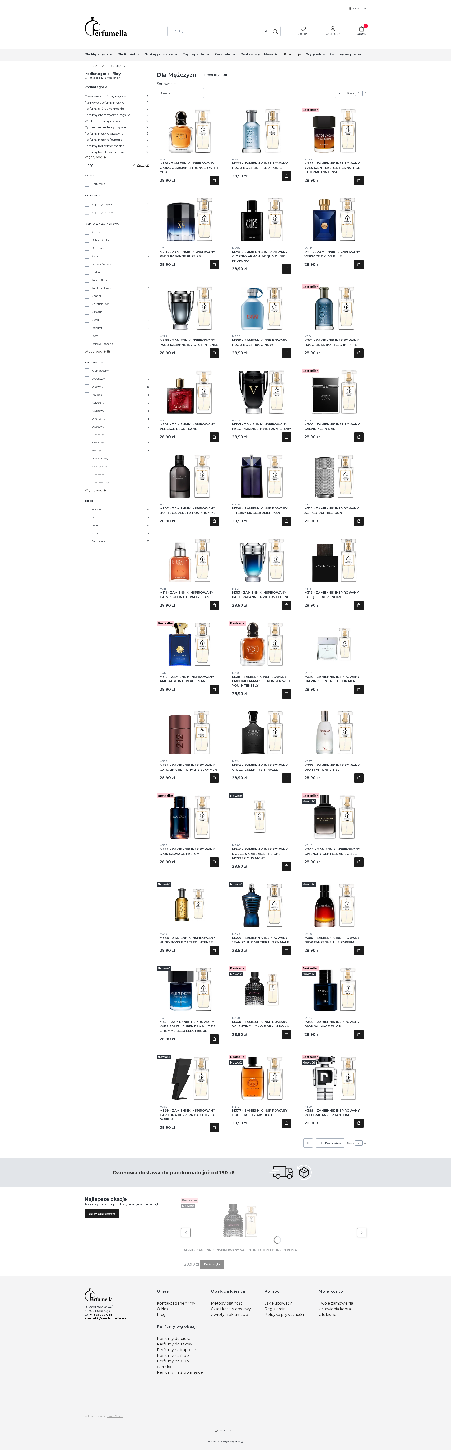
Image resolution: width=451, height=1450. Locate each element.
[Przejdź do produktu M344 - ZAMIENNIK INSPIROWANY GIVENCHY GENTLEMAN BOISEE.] (334, 815)
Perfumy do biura (173, 1338)
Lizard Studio (115, 1416)
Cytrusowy (98, 378)
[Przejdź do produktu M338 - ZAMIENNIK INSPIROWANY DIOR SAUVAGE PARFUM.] (189, 815)
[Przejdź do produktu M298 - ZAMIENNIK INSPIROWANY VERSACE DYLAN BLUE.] (334, 217)
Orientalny (98, 418)
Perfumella (98, 184)
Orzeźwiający (100, 458)
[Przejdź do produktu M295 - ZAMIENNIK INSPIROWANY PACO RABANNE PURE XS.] (189, 217)
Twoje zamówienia (336, 1303)
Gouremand (99, 474)
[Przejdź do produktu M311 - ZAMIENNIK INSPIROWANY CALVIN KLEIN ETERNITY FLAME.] (189, 558)
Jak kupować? (278, 1303)
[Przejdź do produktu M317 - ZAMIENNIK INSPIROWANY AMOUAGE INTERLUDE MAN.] (189, 642)
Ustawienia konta (335, 1309)
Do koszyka (214, 180)
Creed (95, 320)
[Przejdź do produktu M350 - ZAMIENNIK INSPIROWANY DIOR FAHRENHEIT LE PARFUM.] (334, 903)
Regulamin (275, 1309)
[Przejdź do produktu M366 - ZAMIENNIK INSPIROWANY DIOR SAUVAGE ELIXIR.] (334, 987)
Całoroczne (98, 541)
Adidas (96, 232)
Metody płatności (227, 1303)
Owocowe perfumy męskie (116, 96)
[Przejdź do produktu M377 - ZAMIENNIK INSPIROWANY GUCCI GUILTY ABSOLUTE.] (261, 1076)
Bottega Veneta (101, 264)
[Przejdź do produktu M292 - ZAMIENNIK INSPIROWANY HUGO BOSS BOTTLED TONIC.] (261, 129)
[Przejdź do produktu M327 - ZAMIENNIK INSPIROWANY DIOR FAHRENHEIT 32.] (334, 731)
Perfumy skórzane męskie (116, 108)
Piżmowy (98, 434)
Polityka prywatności (284, 1314)
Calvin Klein (99, 280)
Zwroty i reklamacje (229, 1314)
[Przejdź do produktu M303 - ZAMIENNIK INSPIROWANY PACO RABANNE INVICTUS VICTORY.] (261, 390)
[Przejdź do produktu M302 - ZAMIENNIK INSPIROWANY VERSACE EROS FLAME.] (189, 390)
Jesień (95, 525)
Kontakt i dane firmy (176, 1303)
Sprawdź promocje (102, 1213)
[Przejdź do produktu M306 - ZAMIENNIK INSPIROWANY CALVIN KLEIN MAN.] (334, 390)
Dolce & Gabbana (102, 344)
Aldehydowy (100, 466)
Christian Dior (100, 304)
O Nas (162, 1309)
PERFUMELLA (94, 66)
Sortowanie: (166, 84)
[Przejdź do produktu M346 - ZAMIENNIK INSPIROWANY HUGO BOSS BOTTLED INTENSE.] (189, 903)
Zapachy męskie (102, 204)
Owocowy (98, 426)
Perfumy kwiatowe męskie (116, 152)
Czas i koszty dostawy (231, 1309)
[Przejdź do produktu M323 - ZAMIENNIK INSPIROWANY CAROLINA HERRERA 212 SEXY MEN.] (189, 731)
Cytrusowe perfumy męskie (116, 127)
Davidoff (97, 328)
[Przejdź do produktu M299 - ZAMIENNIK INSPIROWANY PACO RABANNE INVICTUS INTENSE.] (189, 306)
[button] (275, 31)
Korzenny (98, 402)
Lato (94, 517)
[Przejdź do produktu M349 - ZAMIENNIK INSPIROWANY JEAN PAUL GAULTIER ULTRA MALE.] (261, 903)
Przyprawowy (100, 482)
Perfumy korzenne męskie (116, 146)
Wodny (96, 450)
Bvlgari (97, 272)
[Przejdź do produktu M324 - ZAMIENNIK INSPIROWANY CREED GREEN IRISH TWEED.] (261, 731)
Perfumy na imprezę (176, 1350)
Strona (350, 93)
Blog (161, 1314)
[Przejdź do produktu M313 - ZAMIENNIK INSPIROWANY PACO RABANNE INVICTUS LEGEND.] (261, 558)
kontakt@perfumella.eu (105, 1318)
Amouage (98, 248)
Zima (95, 533)
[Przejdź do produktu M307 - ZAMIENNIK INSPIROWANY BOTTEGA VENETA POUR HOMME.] (189, 474)
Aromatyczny (100, 370)
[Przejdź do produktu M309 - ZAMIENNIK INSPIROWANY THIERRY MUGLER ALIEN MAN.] (261, 474)
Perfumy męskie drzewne (116, 133)
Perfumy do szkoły (174, 1344)
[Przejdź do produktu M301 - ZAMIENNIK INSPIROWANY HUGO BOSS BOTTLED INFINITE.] (334, 306)
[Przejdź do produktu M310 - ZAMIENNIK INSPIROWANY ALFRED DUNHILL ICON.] (334, 474)
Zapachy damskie (103, 212)
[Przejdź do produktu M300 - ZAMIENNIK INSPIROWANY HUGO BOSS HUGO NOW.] (261, 306)
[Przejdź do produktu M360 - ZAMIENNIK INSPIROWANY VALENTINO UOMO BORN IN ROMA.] (261, 987)
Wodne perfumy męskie (116, 121)
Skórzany (98, 442)
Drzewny (97, 386)
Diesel (95, 336)
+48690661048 (101, 1314)
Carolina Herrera (102, 288)
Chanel (96, 296)
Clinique (97, 312)
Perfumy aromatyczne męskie (116, 115)
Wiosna (96, 509)
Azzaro (96, 256)
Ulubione (327, 1314)
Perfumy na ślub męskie (180, 1372)
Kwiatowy (98, 410)
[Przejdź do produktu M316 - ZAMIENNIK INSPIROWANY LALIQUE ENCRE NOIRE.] (334, 558)
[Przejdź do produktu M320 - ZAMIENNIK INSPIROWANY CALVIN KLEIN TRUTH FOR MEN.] (334, 642)
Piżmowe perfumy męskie (116, 102)
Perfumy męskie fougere (116, 139)
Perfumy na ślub (173, 1355)
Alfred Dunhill (101, 240)
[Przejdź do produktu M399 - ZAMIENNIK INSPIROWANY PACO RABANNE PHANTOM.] (334, 1076)
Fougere (97, 394)
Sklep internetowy (224, 1441)
